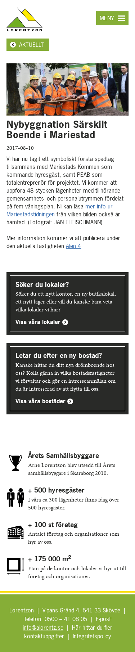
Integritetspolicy (92, 636)
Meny (107, 18)
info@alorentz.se (43, 627)
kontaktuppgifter (44, 636)
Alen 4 (73, 246)
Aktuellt (31, 45)
